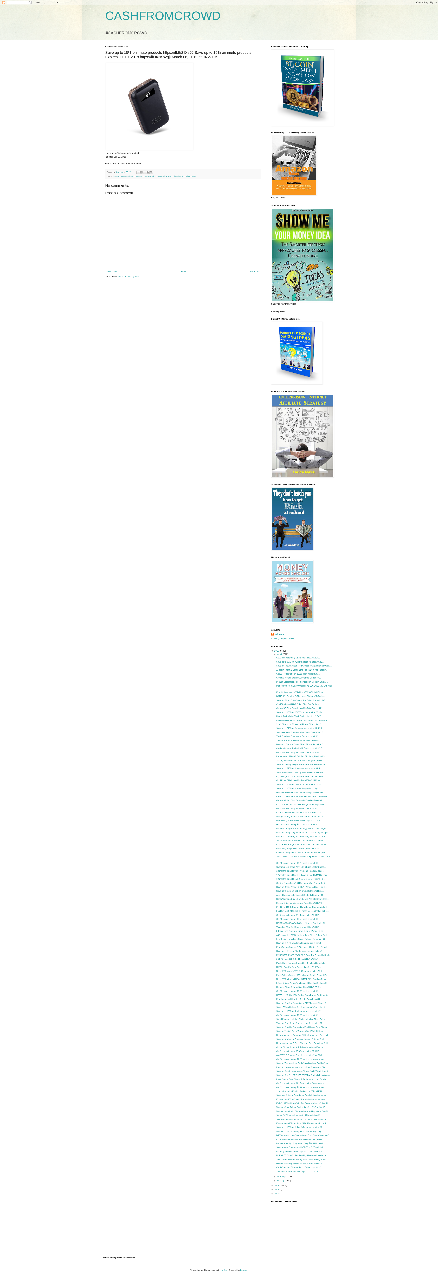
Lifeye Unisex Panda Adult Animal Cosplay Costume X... (302, 983)
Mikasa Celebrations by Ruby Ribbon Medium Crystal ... (302, 682)
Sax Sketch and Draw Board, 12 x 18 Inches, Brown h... (301, 1119)
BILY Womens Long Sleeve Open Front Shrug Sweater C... (303, 1135)
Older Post (255, 271)
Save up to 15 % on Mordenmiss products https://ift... (300, 951)
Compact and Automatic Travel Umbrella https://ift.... (300, 1139)
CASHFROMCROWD (163, 15)
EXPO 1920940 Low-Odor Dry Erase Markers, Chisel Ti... (302, 1103)
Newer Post (111, 271)
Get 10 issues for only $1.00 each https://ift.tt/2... (298, 824)
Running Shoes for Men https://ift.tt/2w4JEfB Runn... (300, 1151)
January (281, 1180)
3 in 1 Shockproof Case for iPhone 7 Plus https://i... (299, 724)
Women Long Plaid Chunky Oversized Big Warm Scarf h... (303, 1111)
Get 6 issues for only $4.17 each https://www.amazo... (300, 1083)
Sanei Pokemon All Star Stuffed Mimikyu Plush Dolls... (301, 1019)
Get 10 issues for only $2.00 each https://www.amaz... (300, 1059)
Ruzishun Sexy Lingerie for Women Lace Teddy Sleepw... (302, 832)
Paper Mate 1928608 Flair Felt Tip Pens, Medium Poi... (301, 756)
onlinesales (162, 176)
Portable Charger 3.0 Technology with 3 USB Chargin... (301, 828)
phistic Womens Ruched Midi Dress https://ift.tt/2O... (300, 748)
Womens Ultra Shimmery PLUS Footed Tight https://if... (301, 1131)
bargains (116, 176)
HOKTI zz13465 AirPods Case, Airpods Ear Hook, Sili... (301, 923)
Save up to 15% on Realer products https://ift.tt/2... (299, 1011)
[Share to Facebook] (148, 172)
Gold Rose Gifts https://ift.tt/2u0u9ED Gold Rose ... (299, 780)
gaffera (224, 1270)
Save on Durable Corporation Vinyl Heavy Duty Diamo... (302, 1027)
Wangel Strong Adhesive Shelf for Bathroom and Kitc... (301, 816)
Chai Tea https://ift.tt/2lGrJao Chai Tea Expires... (298, 704)
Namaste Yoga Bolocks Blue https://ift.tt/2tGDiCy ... (299, 987)
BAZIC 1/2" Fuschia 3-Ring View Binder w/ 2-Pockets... (301, 696)
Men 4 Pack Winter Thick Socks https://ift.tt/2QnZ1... (299, 716)
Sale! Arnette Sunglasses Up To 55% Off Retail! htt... (300, 1147)
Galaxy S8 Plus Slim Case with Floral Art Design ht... (300, 800)
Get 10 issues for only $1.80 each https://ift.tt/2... (298, 1015)
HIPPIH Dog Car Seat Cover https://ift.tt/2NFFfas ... (299, 967)
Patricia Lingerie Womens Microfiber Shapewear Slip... (301, 1067)
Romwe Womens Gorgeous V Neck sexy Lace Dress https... (304, 1035)
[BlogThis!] (141, 172)
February (281, 1176)
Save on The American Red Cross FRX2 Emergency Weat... (304, 666)
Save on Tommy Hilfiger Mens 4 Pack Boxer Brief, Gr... (301, 764)
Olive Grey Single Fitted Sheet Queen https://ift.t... (299, 848)
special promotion (189, 176)
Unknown (279, 634)
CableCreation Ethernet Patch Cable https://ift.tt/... (299, 1167)
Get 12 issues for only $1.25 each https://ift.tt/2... (298, 863)
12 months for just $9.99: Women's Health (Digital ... (300, 871)
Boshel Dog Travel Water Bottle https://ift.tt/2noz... (299, 820)
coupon (124, 176)
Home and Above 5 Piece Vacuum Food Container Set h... (303, 1043)
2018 (277, 1185)
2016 (277, 1193)
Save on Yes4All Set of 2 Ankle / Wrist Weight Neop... (300, 1031)
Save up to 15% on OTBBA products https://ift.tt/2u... (300, 891)
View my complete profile (282, 638)
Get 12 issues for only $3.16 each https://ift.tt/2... (298, 674)
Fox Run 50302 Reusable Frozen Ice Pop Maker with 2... (302, 911)
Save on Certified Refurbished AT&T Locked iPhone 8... (301, 1003)
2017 (277, 1189)
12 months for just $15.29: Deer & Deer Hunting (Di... (300, 879)
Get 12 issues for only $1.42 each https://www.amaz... (300, 1087)
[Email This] (138, 172)
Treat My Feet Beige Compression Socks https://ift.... (300, 1023)
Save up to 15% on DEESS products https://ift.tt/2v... (300, 712)
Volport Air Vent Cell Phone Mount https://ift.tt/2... (298, 927)
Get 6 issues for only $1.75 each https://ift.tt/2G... (298, 752)
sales (170, 176)
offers (154, 176)
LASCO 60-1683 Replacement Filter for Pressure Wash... (302, 796)
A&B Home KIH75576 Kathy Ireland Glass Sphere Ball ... (302, 935)
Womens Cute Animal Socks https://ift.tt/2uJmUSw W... (301, 1107)
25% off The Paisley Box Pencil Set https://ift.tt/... (298, 740)
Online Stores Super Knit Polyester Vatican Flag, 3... (300, 1047)
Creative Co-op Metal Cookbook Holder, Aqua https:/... (301, 852)
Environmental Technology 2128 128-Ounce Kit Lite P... (301, 1123)
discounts (138, 176)
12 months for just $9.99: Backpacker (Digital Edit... (299, 1091)
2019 (277, 651)
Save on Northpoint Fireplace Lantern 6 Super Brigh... (301, 1039)
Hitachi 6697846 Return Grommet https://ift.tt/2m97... (300, 792)
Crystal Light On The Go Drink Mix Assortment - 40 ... (300, 776)
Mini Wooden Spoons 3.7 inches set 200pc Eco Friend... (302, 947)
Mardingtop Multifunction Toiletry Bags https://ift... (298, 999)
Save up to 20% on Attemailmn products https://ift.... (299, 943)
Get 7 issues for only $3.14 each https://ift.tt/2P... (298, 915)
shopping (177, 176)
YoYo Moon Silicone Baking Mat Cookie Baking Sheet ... (302, 1159)
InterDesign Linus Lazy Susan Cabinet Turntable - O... (301, 939)
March (280, 654)
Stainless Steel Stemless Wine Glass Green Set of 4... (301, 732)
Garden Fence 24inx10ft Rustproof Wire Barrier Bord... (301, 883)
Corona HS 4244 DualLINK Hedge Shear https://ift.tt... (301, 804)
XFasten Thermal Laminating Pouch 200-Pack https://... (301, 670)
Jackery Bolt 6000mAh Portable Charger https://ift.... (300, 760)
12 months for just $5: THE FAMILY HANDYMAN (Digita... (302, 875)
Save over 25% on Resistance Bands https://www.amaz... (302, 1095)
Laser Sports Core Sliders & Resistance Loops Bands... (301, 1079)
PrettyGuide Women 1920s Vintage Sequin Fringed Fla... (302, 975)
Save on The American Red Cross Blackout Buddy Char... (302, 1063)
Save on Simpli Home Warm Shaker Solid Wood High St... (303, 1071)
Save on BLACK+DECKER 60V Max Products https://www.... (304, 1075)
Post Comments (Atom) (128, 276)
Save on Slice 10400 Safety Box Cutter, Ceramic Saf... (301, 700)
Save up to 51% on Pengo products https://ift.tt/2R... (300, 728)
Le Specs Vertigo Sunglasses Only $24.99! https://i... (300, 1143)
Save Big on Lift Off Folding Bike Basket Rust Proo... (300, 772)
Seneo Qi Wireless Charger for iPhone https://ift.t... (299, 1115)
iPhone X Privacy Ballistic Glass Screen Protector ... (300, 1163)
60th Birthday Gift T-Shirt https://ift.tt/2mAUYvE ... (298, 959)
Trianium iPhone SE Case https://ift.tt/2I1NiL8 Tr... (299, 1171)
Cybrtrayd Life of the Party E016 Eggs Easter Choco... (301, 867)
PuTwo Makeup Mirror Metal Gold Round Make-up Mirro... (303, 720)
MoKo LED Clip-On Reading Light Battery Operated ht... (302, 1155)
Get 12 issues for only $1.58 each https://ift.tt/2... (298, 991)
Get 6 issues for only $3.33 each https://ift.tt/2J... (298, 808)
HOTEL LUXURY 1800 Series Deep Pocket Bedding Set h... (304, 995)
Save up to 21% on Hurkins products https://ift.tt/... (299, 768)
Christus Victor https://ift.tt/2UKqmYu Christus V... (298, 678)
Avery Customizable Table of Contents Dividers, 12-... (301, 895)
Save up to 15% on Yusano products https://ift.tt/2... (299, 784)
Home (183, 271)
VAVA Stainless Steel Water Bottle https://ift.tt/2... (298, 736)
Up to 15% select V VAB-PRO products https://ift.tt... (299, 971)
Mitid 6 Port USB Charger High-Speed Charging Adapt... (302, 907)
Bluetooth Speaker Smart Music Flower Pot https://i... (300, 744)
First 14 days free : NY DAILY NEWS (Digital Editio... (300, 692)
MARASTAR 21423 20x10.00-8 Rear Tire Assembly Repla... (304, 955)
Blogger (243, 1270)
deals (130, 176)
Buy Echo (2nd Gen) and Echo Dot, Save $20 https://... (301, 836)
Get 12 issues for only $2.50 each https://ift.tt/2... (298, 919)
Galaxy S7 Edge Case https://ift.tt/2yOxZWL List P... (299, 708)
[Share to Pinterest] (151, 172)
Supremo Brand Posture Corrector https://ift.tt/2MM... (300, 840)
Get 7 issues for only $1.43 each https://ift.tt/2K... (298, 658)
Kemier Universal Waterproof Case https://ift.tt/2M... (299, 903)
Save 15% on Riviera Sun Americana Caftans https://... (301, 1007)
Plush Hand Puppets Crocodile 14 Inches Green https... (301, 963)
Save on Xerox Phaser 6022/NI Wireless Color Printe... (301, 887)
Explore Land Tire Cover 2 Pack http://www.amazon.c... (301, 1099)
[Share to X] (144, 172)
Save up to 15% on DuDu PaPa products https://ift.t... (300, 1127)
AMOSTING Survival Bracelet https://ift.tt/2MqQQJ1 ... (300, 1055)
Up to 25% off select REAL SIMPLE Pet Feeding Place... (302, 979)
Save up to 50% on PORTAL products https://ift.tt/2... (300, 662)
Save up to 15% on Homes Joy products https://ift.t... (300, 788)
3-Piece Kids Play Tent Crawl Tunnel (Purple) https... (300, 931)
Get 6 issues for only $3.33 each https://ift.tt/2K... (298, 1051)
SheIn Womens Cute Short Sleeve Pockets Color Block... (302, 899)
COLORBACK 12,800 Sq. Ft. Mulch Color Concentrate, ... (302, 844)
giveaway (147, 176)
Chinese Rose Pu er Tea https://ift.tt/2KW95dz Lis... (299, 812)
